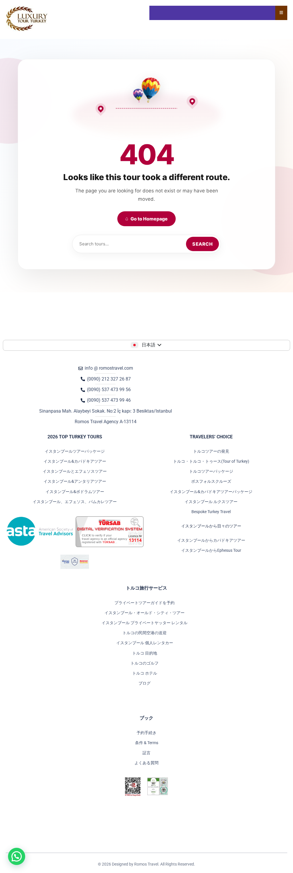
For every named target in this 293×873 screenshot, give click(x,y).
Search (202, 244)
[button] (16, 856)
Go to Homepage (146, 219)
